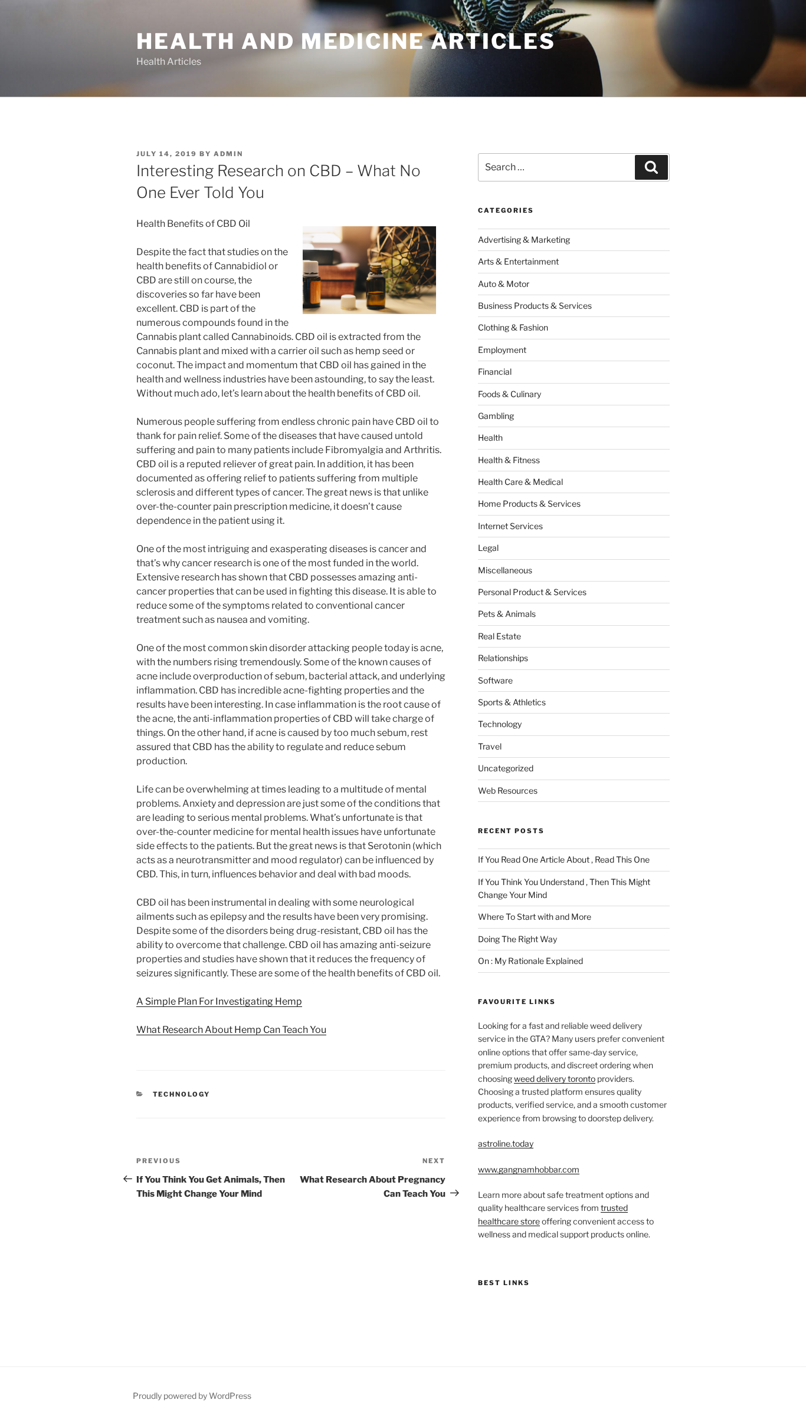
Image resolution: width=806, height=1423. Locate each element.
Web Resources (508, 790)
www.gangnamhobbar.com (528, 1169)
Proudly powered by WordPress (192, 1396)
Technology (182, 1094)
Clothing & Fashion (513, 327)
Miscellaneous (505, 570)
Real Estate (499, 636)
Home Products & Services (529, 503)
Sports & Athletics (512, 702)
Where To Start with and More (534, 917)
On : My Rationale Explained (530, 961)
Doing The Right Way (517, 939)
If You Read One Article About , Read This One (564, 859)
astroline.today (505, 1143)
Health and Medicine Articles (346, 41)
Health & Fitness (509, 460)
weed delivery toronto (554, 1079)
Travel (490, 746)
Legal (488, 548)
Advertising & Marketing (524, 240)
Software (495, 680)
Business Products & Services (535, 306)
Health (490, 437)
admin (228, 154)
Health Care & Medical (520, 482)
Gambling (496, 416)
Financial (495, 372)
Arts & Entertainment (518, 261)
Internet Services (510, 526)
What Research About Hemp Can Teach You (231, 1029)
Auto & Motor (503, 284)
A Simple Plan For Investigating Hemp (219, 1001)
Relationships (503, 658)
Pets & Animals (507, 614)
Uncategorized (505, 768)
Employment (502, 350)
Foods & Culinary (509, 394)
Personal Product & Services (532, 592)
